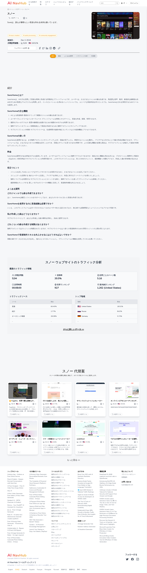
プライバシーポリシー (129, 474)
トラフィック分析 (82, 56)
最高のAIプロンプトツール (59, 511)
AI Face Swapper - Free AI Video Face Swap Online (15, 487)
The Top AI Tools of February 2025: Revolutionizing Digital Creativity (85, 504)
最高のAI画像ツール (57, 477)
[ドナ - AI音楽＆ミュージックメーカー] (56, 429)
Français (39, 570)
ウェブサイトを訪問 (20, 48)
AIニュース (54, 541)
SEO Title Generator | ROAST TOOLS (36, 521)
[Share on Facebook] (40, 48)
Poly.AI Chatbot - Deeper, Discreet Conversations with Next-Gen (15, 481)
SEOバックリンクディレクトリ (61, 524)
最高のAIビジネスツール (59, 494)
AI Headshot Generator (85, 529)
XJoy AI (9, 491)
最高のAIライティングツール (60, 474)
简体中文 (64, 570)
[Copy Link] (59, 48)
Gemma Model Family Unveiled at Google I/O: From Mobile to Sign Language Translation (85, 484)
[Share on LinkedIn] (47, 48)
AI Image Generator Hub (85, 524)
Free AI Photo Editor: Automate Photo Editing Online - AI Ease (14, 540)
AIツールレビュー (56, 543)
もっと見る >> (73, 460)
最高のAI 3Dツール (57, 516)
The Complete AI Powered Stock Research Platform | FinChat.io (37, 483)
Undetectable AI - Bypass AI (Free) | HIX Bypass (15, 529)
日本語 (17, 570)
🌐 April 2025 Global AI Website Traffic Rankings (86, 491)
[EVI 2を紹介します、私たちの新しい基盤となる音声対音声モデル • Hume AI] (56, 391)
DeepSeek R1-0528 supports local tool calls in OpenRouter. (108, 476)
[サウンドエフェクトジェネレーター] (90, 391)
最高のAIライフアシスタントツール (62, 491)
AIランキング (55, 546)
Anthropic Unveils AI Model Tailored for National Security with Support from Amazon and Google (108, 493)
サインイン (134, 3)
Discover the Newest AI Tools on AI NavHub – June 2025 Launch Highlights (108, 522)
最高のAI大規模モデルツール (60, 513)
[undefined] (90, 429)
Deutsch (24, 570)
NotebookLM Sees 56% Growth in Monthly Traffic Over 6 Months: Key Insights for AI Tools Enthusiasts (86, 513)
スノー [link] (27, 9)
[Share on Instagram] (50, 48)
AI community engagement (47, 35)
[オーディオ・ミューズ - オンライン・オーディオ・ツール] (22, 429)
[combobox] (124, 3)
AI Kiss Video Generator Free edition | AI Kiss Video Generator (15, 495)
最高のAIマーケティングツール (61, 497)
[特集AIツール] (10, 401)
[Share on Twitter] (43, 48)
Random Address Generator (87, 527)
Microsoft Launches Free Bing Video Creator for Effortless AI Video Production (107, 530)
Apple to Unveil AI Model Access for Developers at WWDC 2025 (86, 497)
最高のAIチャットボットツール (61, 502)
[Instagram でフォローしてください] (138, 559)
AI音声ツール (15, 414)
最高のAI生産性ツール (58, 488)
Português (48, 570)
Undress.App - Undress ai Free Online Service (15, 475)
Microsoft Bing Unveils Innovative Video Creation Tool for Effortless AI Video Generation (108, 539)
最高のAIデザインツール (59, 508)
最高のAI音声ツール (57, 483)
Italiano (84, 570)
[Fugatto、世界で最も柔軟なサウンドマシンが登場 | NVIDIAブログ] (22, 391)
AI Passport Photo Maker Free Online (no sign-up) (37, 502)
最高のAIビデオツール (58, 480)
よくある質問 (68, 56)
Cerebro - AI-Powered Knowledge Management (37, 526)
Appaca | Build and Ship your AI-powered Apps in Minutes (37, 508)
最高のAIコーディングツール (60, 486)
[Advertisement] (73, 72)
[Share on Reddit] (54, 48)
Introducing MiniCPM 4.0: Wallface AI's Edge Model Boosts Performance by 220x (108, 484)
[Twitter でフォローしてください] (127, 559)
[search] (117, 3)
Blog (52, 532)
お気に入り (54, 527)
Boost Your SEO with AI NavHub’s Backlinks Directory (85, 476)
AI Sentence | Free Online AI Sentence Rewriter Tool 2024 (37, 515)
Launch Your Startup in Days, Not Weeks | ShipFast (38, 530)
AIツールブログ (56, 535)
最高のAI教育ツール (57, 505)
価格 (59, 56)
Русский (56, 570)
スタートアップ (56, 529)
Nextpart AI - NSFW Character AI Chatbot (14, 501)
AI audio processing (29, 35)
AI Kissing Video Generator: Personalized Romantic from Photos (38, 476)
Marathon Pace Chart (80, 533)
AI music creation (14, 35)
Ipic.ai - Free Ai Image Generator (14, 511)
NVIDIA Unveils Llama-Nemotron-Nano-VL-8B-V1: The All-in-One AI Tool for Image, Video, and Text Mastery (108, 503)
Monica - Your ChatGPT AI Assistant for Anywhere (15, 506)
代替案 (93, 56)
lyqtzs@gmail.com (127, 485)
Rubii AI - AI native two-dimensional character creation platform (15, 517)
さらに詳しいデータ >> (73, 329)
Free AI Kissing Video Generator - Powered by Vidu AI (15, 523)
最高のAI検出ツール (57, 499)
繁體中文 (72, 570)
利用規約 (124, 477)
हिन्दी (78, 570)
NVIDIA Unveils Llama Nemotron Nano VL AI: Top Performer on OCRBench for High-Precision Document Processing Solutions (108, 513)
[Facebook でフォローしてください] (132, 559)
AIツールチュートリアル (59, 538)
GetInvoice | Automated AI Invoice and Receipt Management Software (37, 490)
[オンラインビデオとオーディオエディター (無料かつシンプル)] (124, 391)
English (10, 570)
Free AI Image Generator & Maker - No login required (15, 534)
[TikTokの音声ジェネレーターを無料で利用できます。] (124, 429)
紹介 (53, 56)
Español (32, 570)
